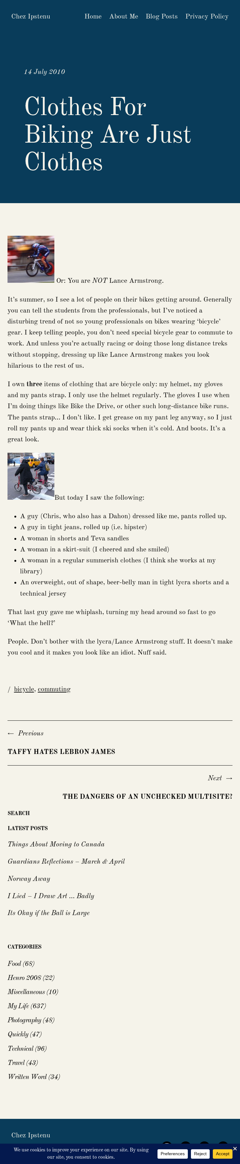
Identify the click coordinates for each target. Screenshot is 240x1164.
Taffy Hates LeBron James (61, 752)
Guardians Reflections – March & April (66, 861)
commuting (54, 689)
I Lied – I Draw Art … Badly (51, 896)
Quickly (18, 1034)
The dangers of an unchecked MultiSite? (147, 796)
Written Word (27, 1077)
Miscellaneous (26, 992)
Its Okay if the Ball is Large (49, 913)
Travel (16, 1063)
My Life (18, 1006)
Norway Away (29, 879)
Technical (20, 1048)
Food (14, 964)
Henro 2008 (24, 978)
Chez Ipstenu (30, 16)
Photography (24, 1020)
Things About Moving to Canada (56, 844)
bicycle (24, 689)
